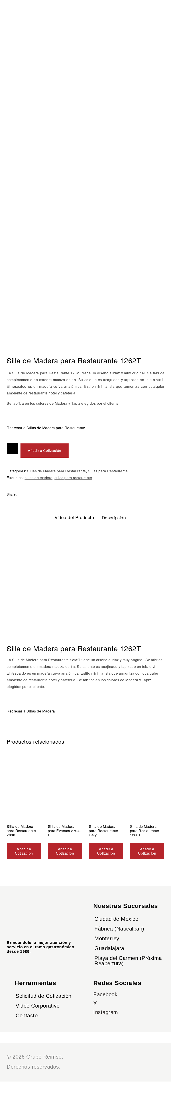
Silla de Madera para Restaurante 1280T (144, 830)
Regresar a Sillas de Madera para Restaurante (46, 427)
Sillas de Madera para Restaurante (56, 471)
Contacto (27, 1015)
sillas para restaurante (73, 477)
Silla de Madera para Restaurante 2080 (21, 830)
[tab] (69, 517)
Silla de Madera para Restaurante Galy (103, 830)
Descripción (114, 517)
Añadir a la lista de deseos (12, 448)
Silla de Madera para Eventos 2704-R (64, 830)
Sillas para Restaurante (108, 471)
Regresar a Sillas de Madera (31, 711)
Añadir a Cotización (44, 450)
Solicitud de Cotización (43, 996)
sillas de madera (39, 477)
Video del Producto (74, 517)
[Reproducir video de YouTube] (85, 578)
